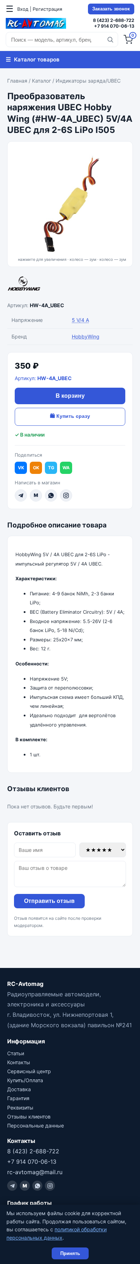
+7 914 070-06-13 (114, 26)
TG (51, 467)
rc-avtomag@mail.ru (34, 1172)
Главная (17, 81)
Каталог (41, 81)
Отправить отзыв (49, 901)
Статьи (15, 1053)
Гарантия (18, 1098)
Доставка (19, 1089)
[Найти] (110, 39)
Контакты (18, 1062)
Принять (70, 1253)
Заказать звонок (111, 8)
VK (21, 467)
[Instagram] (66, 495)
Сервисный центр (29, 1071)
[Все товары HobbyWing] (70, 285)
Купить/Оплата (25, 1080)
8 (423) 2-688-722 (113, 20)
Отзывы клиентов (29, 1116)
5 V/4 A (80, 320)
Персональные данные (35, 1125)
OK (36, 467)
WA (66, 467)
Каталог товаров (33, 59)
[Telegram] (21, 495)
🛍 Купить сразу (70, 416)
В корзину (70, 396)
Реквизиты (20, 1107)
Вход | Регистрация (39, 9)
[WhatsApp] (51, 495)
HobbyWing (85, 336)
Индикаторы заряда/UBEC (88, 81)
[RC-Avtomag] (36, 23)
